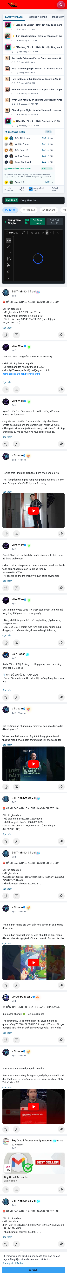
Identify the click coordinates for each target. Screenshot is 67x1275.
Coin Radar (18, 654)
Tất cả (11, 210)
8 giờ (14, 1148)
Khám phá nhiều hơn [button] (13, 1263)
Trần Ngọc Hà (21, 150)
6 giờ (14, 857)
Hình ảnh (50, 210)
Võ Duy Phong (22, 156)
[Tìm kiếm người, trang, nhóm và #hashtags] (61, 4)
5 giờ (14, 802)
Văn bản (30, 210)
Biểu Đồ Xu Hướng (37, 221)
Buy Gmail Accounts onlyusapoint (32, 1140)
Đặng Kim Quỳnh (23, 162)
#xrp (37, 373)
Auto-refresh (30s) (39, 189)
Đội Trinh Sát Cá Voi (24, 291)
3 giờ (14, 549)
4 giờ (14, 713)
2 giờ (14, 296)
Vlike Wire (18, 346)
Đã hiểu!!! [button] (33, 1270)
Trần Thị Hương (22, 138)
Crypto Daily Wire (22, 996)
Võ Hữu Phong (22, 144)
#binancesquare (11, 373)
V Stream (17, 455)
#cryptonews (27, 373)
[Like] (33, 336)
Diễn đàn (23, 189)
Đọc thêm (7, 327)
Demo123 (19, 182)
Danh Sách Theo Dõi (54, 221)
